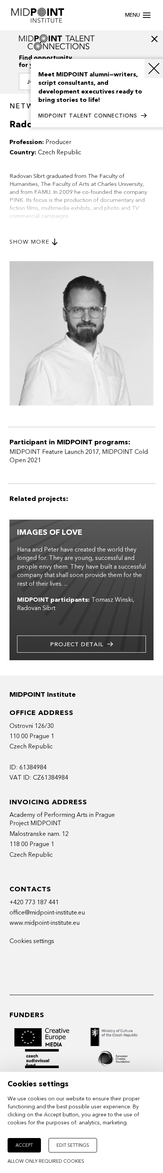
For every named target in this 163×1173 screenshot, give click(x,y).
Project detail (76, 644)
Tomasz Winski (112, 600)
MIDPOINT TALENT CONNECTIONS (87, 115)
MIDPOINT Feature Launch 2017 (54, 452)
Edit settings (72, 1145)
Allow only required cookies (46, 1161)
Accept (24, 1145)
